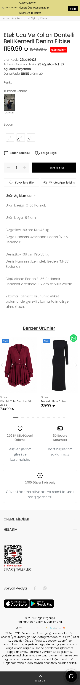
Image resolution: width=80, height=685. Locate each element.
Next (76, 364)
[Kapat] (3, 8)
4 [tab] (33, 417)
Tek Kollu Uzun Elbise (53, 401)
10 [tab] (64, 417)
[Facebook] (36, 588)
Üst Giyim (32, 18)
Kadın (20, 18)
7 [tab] (48, 417)
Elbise (43, 18)
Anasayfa (8, 18)
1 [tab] (15, 417)
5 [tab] (38, 417)
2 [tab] (22, 417)
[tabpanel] (59, 369)
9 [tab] (59, 417)
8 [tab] (54, 417)
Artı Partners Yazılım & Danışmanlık (40, 622)
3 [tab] (28, 417)
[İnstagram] (43, 588)
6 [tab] (43, 417)
